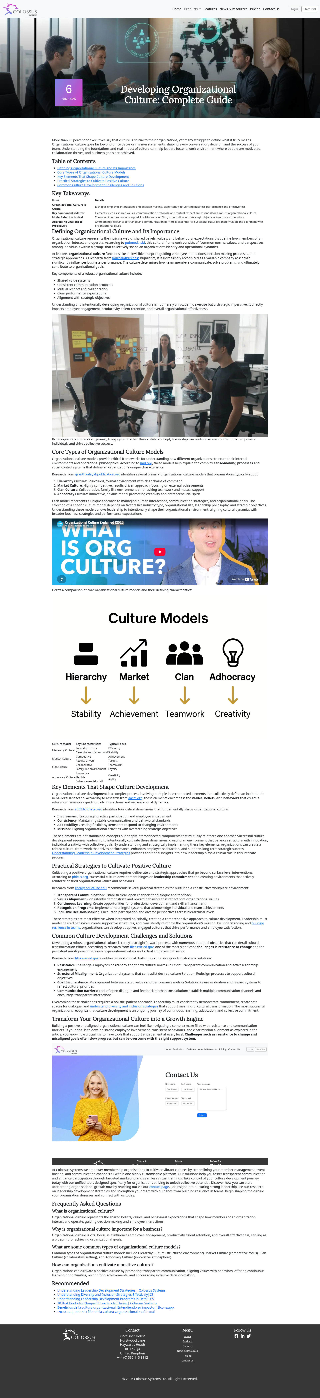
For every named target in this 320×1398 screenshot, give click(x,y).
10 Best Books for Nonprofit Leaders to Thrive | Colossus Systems (107, 1303)
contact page (159, 1186)
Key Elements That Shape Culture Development (93, 176)
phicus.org (80, 877)
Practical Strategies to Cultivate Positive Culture (93, 181)
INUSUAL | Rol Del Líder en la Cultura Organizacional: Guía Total (106, 1311)
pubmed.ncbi (135, 242)
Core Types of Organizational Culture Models (91, 172)
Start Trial (310, 9)
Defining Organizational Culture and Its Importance (96, 168)
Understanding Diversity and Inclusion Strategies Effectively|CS (105, 1294)
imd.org (146, 463)
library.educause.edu (91, 888)
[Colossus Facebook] (236, 1336)
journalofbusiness (125, 258)
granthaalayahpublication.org (97, 474)
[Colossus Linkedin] (242, 1336)
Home (177, 9)
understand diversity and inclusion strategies (124, 1006)
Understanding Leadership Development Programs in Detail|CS (105, 1299)
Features (210, 9)
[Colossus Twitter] (249, 1336)
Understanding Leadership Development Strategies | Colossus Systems (111, 1290)
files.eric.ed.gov (142, 947)
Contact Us (271, 9)
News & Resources (233, 9)
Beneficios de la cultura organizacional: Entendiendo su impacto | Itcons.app (115, 1307)
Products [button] (191, 9)
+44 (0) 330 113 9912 (132, 1357)
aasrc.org (135, 798)
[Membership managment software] (19, 9)
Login (294, 9)
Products (187, 1341)
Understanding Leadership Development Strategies (91, 853)
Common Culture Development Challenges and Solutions (100, 185)
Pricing (255, 9)
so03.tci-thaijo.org (88, 809)
